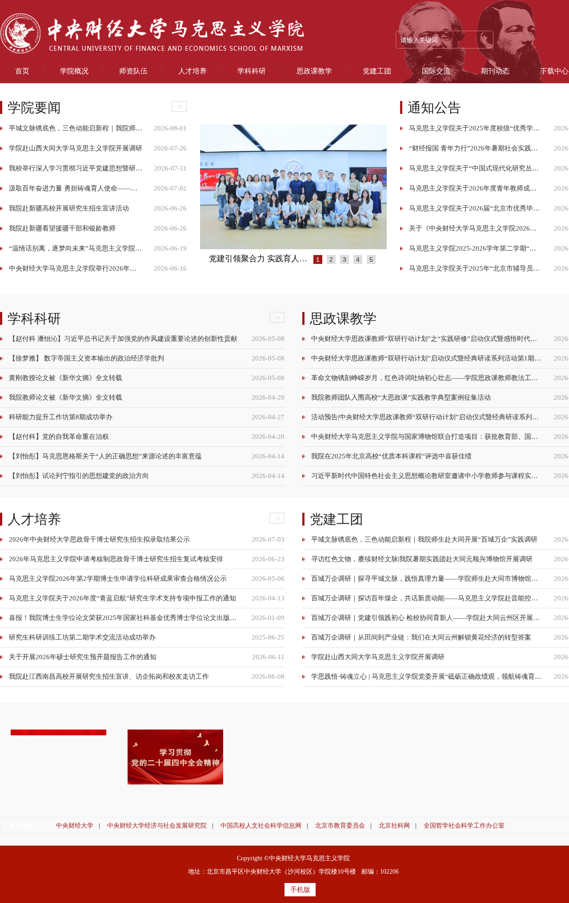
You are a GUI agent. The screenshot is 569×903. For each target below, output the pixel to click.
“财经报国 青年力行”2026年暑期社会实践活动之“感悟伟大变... (475, 148)
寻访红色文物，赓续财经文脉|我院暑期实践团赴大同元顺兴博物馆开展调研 (422, 561)
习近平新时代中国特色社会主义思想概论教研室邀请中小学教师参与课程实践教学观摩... (426, 475)
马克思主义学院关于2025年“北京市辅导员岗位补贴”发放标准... (475, 268)
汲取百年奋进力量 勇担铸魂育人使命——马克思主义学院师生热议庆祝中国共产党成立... (75, 188)
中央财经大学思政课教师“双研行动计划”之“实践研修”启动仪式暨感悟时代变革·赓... (426, 338)
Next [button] (382, 186)
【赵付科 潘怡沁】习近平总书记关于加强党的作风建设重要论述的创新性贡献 (123, 338)
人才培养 (192, 71)
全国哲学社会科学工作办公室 (464, 825)
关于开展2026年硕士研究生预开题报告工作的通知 (82, 659)
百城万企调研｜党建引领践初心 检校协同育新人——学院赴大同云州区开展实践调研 (426, 620)
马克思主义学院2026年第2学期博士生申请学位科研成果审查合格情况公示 (118, 580)
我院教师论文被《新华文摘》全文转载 (65, 397)
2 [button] (331, 259)
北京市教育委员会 (340, 825)
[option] (293, 187)
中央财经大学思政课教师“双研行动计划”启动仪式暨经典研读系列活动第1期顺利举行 (426, 358)
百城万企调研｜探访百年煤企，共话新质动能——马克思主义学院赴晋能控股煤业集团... (426, 600)
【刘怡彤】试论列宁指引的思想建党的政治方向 (79, 475)
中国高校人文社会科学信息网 (260, 825)
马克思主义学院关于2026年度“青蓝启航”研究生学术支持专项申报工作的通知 (122, 600)
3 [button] (344, 259)
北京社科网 (394, 825)
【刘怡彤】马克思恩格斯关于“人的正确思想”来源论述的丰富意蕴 (105, 456)
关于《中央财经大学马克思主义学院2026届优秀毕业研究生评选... (475, 228)
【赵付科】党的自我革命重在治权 (59, 436)
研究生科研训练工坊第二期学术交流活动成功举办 (82, 639)
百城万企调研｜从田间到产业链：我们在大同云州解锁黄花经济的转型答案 (421, 639)
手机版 (300, 889)
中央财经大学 (74, 825)
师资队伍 (133, 71)
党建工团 (377, 71)
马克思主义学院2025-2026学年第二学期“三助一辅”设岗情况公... (475, 248)
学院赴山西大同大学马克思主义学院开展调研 (75, 148)
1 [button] (318, 259)
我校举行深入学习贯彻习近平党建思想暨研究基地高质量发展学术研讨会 (75, 168)
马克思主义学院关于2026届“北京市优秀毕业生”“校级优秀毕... (475, 208)
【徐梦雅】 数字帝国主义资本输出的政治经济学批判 (86, 358)
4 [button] (358, 259)
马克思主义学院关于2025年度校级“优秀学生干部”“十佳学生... (475, 128)
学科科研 (251, 71)
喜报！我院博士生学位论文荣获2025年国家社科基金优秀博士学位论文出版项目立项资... (124, 620)
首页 (22, 71)
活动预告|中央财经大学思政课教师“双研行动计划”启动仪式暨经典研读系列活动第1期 (426, 417)
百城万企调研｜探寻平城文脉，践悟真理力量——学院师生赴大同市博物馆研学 (426, 580)
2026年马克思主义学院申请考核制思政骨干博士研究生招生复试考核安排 (116, 561)
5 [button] (371, 259)
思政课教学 (314, 71)
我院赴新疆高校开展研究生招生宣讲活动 (69, 208)
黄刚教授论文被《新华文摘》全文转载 (65, 377)
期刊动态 (495, 71)
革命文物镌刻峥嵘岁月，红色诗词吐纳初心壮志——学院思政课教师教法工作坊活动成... (426, 377)
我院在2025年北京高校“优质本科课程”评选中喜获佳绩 (391, 456)
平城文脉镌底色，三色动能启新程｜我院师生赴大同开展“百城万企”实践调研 (75, 128)
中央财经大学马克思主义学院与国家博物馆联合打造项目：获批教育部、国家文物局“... (426, 436)
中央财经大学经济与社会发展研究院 (157, 825)
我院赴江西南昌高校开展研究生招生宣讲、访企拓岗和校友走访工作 (109, 678)
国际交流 (436, 71)
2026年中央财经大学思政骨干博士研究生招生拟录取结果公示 (99, 541)
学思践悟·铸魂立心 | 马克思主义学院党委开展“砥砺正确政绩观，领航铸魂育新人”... (426, 678)
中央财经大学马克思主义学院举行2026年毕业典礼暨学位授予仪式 (75, 268)
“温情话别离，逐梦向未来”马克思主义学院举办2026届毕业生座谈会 (75, 248)
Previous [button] (204, 186)
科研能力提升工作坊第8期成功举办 (60, 417)
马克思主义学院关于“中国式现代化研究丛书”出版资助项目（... (475, 168)
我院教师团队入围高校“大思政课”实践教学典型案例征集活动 (401, 397)
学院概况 (74, 71)
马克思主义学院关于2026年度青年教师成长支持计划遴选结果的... (475, 188)
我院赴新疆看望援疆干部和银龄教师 (62, 228)
